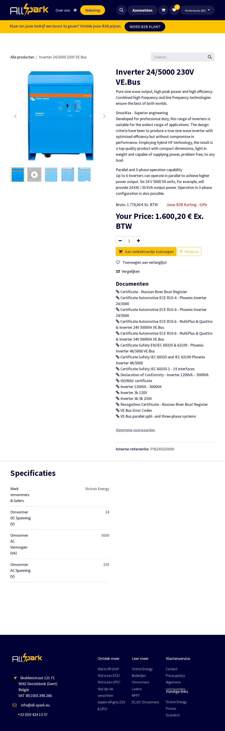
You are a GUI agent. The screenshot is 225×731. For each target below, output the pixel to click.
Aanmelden (142, 10)
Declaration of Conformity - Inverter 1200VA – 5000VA (164, 374)
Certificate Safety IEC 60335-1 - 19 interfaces (157, 368)
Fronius (171, 708)
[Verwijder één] (120, 240)
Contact (171, 669)
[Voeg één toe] (138, 240)
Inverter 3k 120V (133, 392)
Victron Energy (176, 702)
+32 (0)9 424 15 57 (30, 714)
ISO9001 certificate (136, 380)
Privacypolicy (175, 675)
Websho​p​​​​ (92, 10)
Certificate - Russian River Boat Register (153, 291)
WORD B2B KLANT (145, 26)
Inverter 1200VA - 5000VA (140, 386)
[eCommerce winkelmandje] (163, 10)
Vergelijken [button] (131, 271)
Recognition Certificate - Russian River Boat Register (164, 404)
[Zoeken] (210, 56)
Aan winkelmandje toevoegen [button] (149, 251)
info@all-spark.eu (33, 705)
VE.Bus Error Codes (136, 410)
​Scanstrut (173, 715)
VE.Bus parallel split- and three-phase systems (158, 416)
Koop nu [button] (191, 251)
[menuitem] (63, 10)
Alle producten (22, 57)
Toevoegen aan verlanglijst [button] (144, 262)
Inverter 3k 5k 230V (136, 398)
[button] (121, 10)
